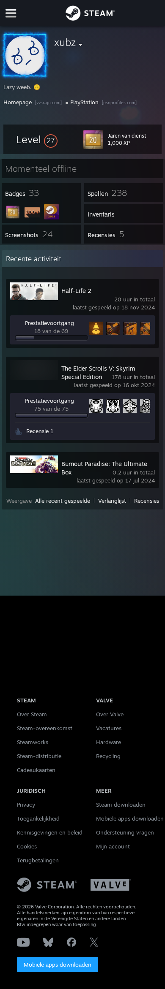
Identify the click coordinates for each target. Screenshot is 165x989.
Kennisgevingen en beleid (49, 832)
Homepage (17, 102)
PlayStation (84, 102)
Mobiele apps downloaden (57, 964)
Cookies (27, 846)
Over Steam (32, 714)
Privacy (26, 804)
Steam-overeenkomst (44, 728)
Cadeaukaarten (36, 770)
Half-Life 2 (76, 290)
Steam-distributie (39, 756)
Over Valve (110, 714)
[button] (37, 139)
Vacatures (108, 728)
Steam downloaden (121, 804)
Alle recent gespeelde (62, 500)
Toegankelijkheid (38, 818)
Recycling (108, 756)
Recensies (146, 500)
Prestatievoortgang (49, 323)
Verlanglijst (112, 500)
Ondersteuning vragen (125, 832)
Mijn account (113, 846)
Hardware (108, 742)
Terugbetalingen (38, 860)
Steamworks (32, 742)
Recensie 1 (39, 431)
